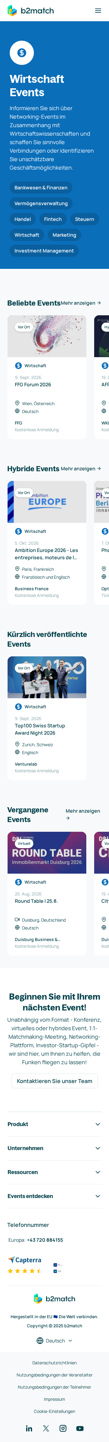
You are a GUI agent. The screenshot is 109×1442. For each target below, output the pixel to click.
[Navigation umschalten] (98, 10)
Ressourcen (23, 1172)
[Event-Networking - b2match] (30, 11)
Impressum (54, 1399)
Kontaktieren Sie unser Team (54, 1081)
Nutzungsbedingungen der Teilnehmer (54, 1387)
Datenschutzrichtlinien (54, 1363)
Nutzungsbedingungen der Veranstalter (55, 1375)
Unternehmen (25, 1148)
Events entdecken (30, 1196)
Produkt (18, 1124)
